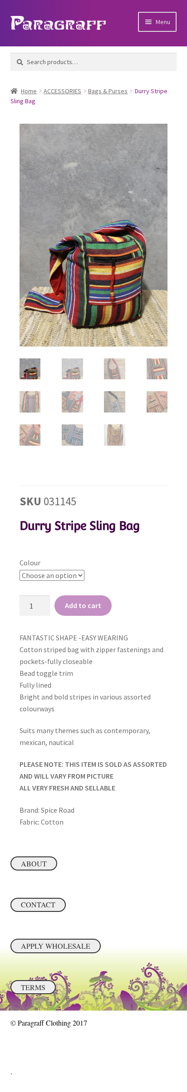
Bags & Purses (108, 91)
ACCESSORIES (62, 91)
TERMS (33, 987)
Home (29, 91)
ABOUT (34, 863)
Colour (30, 562)
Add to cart (83, 605)
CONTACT (38, 904)
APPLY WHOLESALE (55, 946)
